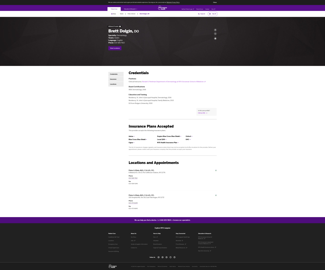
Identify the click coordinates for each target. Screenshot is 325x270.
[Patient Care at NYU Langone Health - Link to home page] (162, 7)
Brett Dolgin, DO (144, 14)
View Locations (115, 48)
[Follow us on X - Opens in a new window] (163, 257)
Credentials (113, 74)
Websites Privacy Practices (184, 266)
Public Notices (173, 266)
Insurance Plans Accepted (151, 126)
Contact (207, 9)
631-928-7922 (119, 43)
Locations (113, 84)
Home (121, 14)
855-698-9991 (213, 266)
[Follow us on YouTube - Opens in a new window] (170, 257)
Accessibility (195, 266)
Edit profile (201, 113)
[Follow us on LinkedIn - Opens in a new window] (174, 257)
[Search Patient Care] (199, 14)
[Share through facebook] (215, 30)
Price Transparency (151, 266)
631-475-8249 (133, 203)
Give (213, 9)
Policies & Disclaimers (162, 266)
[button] (215, 2)
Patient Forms (199, 9)
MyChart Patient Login (187, 9)
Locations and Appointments (154, 163)
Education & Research (130, 9)
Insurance (113, 79)
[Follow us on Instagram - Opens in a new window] (166, 257)
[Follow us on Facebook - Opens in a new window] (159, 257)
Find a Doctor (131, 14)
